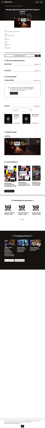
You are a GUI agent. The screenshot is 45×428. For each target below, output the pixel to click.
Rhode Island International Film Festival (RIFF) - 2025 (24, 184)
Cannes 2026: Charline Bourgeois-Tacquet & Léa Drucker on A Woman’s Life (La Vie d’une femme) (9, 251)
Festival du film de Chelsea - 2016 (9, 213)
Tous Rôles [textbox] (15, 110)
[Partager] (36, 56)
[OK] (22, 426)
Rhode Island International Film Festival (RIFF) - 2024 (38, 184)
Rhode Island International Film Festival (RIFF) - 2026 (10, 185)
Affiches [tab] (7, 135)
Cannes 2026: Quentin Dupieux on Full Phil (34, 249)
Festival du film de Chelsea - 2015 (23, 213)
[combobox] (22, 110)
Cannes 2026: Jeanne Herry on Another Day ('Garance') (21, 249)
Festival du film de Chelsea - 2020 (37, 213)
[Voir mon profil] (41, 2)
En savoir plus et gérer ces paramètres (12, 423)
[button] (38, 141)
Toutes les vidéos (20, 260)
